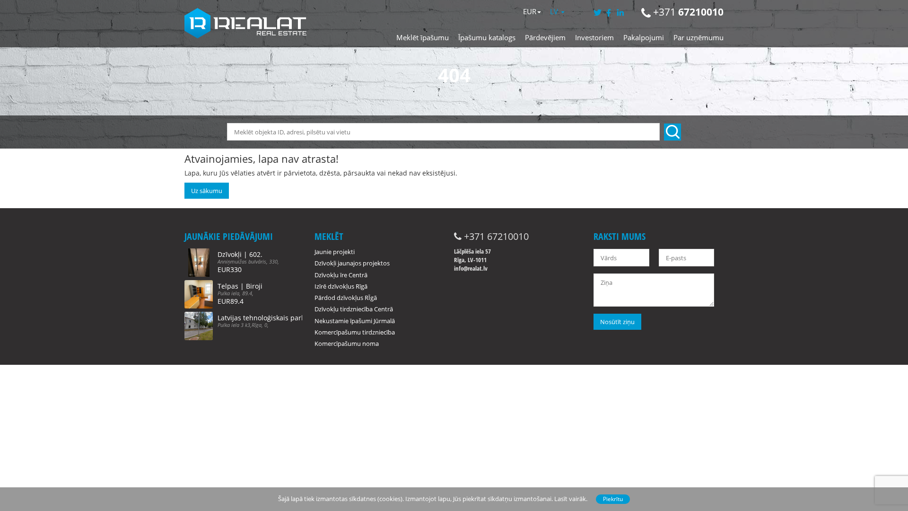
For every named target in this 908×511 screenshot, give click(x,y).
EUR (529, 11)
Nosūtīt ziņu (617, 321)
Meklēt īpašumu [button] (422, 37)
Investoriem (594, 37)
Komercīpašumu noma (346, 343)
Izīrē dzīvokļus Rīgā (340, 286)
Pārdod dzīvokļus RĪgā (345, 297)
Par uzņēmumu (698, 37)
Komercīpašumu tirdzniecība (354, 332)
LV (555, 11)
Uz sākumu (206, 190)
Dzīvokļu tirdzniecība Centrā (353, 309)
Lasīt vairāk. (570, 498)
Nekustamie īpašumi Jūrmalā (354, 321)
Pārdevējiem (545, 37)
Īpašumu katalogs (486, 37)
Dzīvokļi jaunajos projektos (352, 263)
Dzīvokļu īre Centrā (340, 275)
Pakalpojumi (643, 37)
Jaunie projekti (334, 251)
